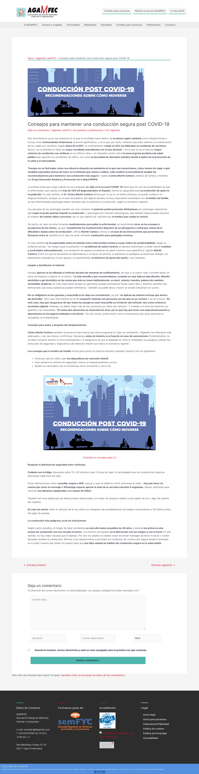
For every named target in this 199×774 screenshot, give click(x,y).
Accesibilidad (150, 738)
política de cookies (129, 769)
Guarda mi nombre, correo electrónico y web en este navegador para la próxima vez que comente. (91, 650)
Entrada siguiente (163, 565)
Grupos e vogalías (52, 24)
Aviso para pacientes (154, 719)
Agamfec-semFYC (62, 130)
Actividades (73, 24)
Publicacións (154, 24)
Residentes (90, 24)
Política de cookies (153, 728)
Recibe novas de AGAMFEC (150, 10)
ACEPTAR (99, 772)
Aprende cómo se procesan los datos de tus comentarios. (93, 675)
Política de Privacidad (155, 733)
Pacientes (106, 24)
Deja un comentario (38, 130)
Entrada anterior (35, 565)
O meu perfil (177, 10)
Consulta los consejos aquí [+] (99, 457)
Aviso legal (149, 714)
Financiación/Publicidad (156, 724)
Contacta (170, 24)
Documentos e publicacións (88, 130)
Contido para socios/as (117, 10)
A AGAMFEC (30, 24)
